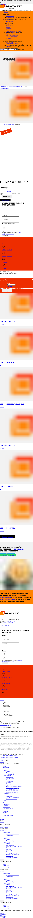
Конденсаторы (10, 778)
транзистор (6, 867)
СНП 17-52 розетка (7, 486)
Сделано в (3, 760)
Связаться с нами (4, 625)
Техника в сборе (10, 773)
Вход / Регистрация (8, 815)
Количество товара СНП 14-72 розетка (13, 288)
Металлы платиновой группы (14, 786)
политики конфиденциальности (12, 233)
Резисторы (9, 783)
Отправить (5, 235)
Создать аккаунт (4, 827)
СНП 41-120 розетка (7, 362)
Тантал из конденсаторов (12, 788)
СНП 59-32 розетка (7, 321)
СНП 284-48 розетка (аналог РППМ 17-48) (11, 86)
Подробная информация (8, 223)
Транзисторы (9, 777)
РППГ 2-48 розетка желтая (7, 124)
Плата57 (2, 49)
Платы (8, 771)
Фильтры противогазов (12, 790)
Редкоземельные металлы (12, 797)
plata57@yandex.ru (7, 256)
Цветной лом (9, 796)
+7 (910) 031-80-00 (9, 59)
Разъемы (16, 49)
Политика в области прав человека (9, 757)
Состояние (3, 187)
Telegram (4, 268)
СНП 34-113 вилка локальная (12, 404)
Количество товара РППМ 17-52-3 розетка (13, 194)
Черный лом (9, 794)
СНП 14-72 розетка (7, 528)
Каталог (6, 49)
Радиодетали (11, 49)
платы (4, 864)
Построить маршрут (5, 725)
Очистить (8, 191)
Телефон (4, 215)
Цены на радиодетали (11, 36)
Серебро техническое (11, 789)
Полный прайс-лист (7, 537)
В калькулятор (6, 196)
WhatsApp (5, 262)
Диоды (8, 779)
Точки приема (6, 243)
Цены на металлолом (11, 799)
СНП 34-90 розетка (7, 445)
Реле (7, 785)
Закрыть (2, 762)
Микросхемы (9, 781)
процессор (6, 865)
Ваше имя (4, 208)
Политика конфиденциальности (8, 755)
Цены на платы (10, 774)
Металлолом (6, 832)
